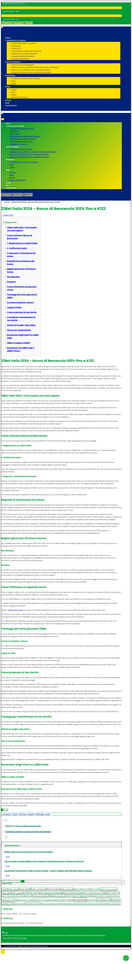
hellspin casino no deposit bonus (78, 896)
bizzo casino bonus (72, 892)
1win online (66, 889)
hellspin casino (57, 896)
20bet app (43, 893)
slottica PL (7, 903)
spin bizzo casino (32, 904)
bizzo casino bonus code (94, 893)
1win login (53, 889)
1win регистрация (108, 889)
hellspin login (9, 900)
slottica (116, 900)
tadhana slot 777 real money (61, 904)
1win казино (85, 889)
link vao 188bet (68, 900)
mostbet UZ (104, 900)
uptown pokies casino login (79, 904)
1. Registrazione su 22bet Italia (22, 243)
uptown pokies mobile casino (97, 904)
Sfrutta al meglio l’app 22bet (21, 325)
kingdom (51, 900)
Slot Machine (13, 276)
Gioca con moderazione (19, 330)
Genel (5, 810)
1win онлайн (94, 889)
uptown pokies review (113, 904)
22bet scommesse (15, 610)
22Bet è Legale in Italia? (18, 343)
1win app (13, 889)
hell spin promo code (24, 900)
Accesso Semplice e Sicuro (20, 302)
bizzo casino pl (113, 893)
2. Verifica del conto (17, 248)
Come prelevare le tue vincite (22, 312)
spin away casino (19, 904)
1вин (25, 893)
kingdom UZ (58, 900)
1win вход (77, 889)
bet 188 (59, 893)
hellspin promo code (40, 900)
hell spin (28, 896)
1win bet (24, 889)
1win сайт (6, 892)
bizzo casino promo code (13, 896)
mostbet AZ (91, 900)
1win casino (38, 889)
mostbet (80, 900)
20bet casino (52, 893)
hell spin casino (41, 896)
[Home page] (1, 202)
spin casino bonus (47, 904)
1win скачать (17, 892)
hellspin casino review (100, 896)
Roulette (11, 281)
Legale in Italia (14, 307)
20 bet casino (33, 893)
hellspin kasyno (115, 896)
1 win (4, 889)
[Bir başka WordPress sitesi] (10, 28)
